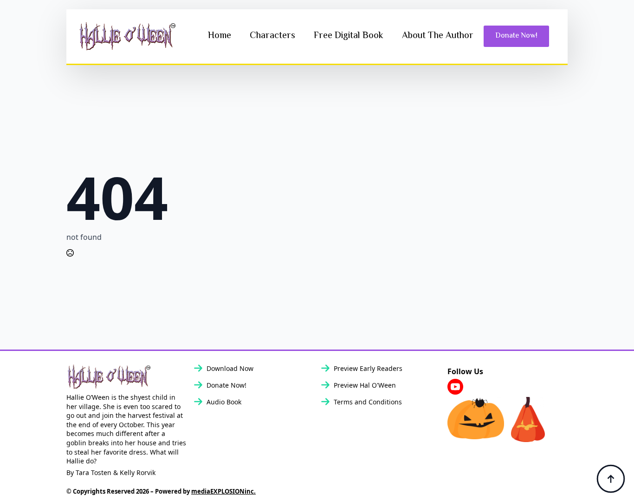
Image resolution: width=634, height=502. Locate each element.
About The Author (437, 36)
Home (219, 36)
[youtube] (455, 387)
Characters (272, 36)
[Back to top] (611, 479)
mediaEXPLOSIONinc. (223, 491)
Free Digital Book (348, 36)
